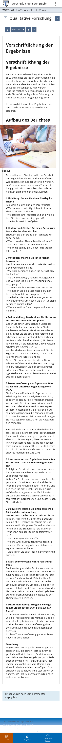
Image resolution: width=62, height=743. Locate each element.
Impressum (10, 728)
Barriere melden (28, 731)
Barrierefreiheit (10, 731)
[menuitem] (27, 738)
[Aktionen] (34, 29)
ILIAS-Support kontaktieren (31, 728)
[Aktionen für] (57, 18)
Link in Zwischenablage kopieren (18, 721)
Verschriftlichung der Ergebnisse (30, 3)
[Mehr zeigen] (56, 10)
